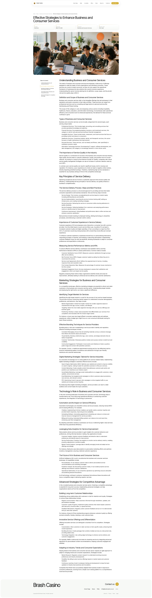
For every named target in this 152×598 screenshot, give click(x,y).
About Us (105, 593)
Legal (117, 593)
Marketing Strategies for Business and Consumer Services (47, 89)
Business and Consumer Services (46, 13)
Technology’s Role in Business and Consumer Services (47, 92)
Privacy (109, 593)
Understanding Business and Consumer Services (46, 83)
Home (34, 13)
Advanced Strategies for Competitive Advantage (48, 95)
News (37, 13)
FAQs (98, 589)
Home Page (87, 589)
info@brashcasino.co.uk (107, 589)
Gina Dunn (36, 28)
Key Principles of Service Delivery (47, 86)
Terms (114, 593)
